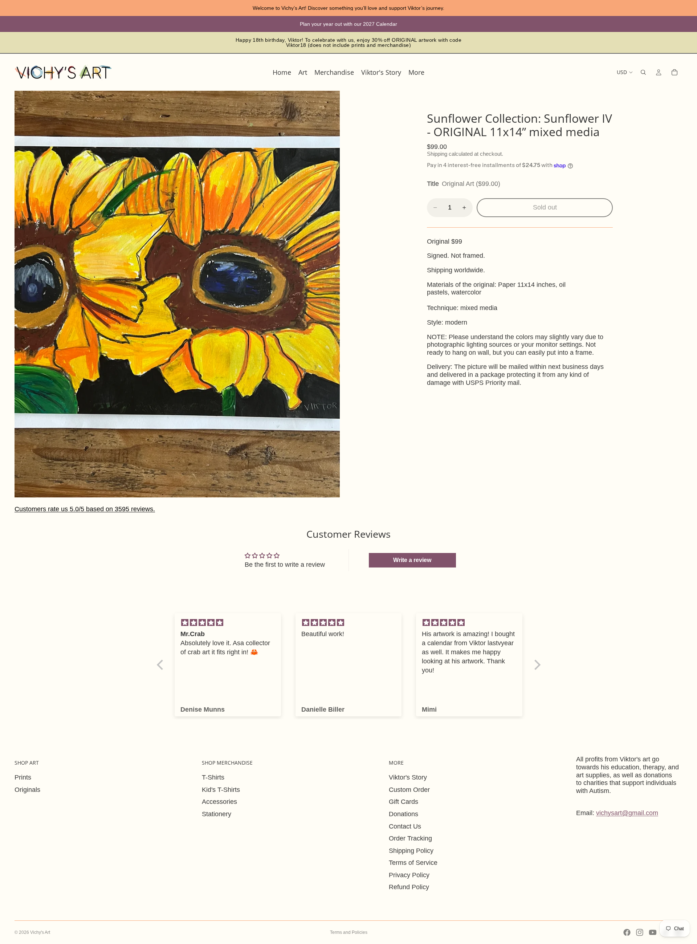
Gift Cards (403, 801)
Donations (403, 814)
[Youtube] (652, 932)
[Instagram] (639, 932)
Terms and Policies (348, 932)
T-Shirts (213, 777)
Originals (27, 789)
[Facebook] (627, 932)
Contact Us (405, 826)
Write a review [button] (412, 560)
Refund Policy (409, 887)
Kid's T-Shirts (221, 789)
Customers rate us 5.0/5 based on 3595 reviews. (85, 509)
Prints (23, 777)
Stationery (216, 814)
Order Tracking (410, 838)
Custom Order (409, 789)
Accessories (219, 801)
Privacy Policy (409, 875)
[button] (161, 665)
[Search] (643, 72)
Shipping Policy (411, 850)
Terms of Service (413, 862)
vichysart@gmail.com (627, 813)
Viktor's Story (408, 777)
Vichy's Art (40, 932)
